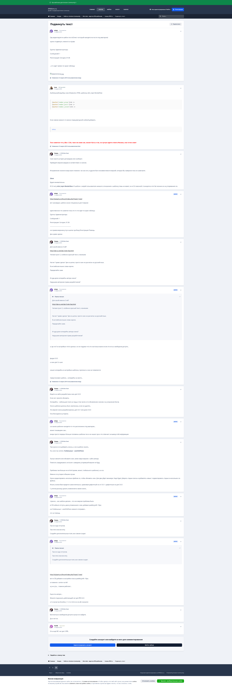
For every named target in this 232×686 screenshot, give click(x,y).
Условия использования (89, 681)
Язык (50, 673)
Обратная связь (59, 673)
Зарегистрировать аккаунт (83, 645)
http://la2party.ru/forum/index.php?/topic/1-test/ (66, 199)
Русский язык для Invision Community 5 (64, 2)
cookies (134, 681)
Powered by (175, 673)
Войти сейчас (149, 645)
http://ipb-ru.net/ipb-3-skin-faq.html (62, 251)
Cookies (69, 673)
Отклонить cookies (148, 681)
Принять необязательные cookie (171, 681)
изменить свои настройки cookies (80, 683)
